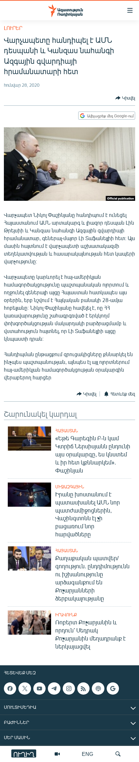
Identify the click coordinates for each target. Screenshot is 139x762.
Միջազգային (69, 486)
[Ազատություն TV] (57, 754)
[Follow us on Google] (113, 688)
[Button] (125, 98)
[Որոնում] (118, 754)
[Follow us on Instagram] (69, 688)
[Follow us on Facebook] (10, 688)
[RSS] (83, 688)
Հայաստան (66, 430)
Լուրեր (13, 28)
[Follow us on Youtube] (39, 688)
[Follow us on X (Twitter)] (24, 688)
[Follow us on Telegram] (54, 688)
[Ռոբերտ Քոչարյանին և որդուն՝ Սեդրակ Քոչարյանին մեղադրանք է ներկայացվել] (29, 623)
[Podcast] (98, 688)
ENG (87, 754)
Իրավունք (66, 614)
